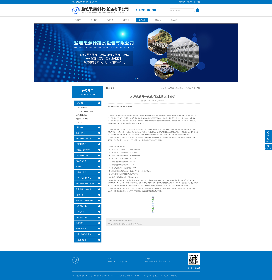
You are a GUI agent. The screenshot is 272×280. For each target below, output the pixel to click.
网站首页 (78, 20)
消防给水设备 (81, 161)
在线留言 (190, 2)
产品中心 (110, 20)
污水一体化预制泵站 (83, 234)
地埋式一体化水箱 (82, 119)
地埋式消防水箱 (81, 115)
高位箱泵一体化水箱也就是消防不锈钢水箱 (128, 224)
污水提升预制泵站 (83, 150)
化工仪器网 (164, 276)
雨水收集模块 (81, 229)
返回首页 (182, 2)
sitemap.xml (147, 276)
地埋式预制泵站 (82, 155)
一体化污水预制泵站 (83, 178)
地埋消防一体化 (82, 206)
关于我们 (94, 20)
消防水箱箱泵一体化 (83, 138)
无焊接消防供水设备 (83, 189)
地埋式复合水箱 (81, 107)
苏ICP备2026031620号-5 (133, 276)
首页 (164, 88)
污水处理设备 (81, 240)
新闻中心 (126, 20)
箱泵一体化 (80, 133)
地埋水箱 (79, 103)
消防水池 (79, 195)
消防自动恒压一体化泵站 (85, 183)
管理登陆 (174, 276)
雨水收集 (79, 223)
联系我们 (197, 2)
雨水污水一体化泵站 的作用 (123, 220)
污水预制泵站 (81, 144)
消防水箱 (79, 127)
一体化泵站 (80, 212)
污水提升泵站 (81, 172)
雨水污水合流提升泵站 (84, 200)
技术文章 (142, 20)
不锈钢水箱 (80, 167)
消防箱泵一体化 (82, 217)
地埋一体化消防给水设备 (84, 111)
